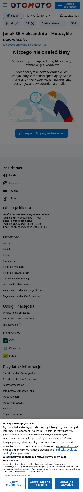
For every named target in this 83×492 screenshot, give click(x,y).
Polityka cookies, (66, 449)
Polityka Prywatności (17, 453)
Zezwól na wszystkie (66, 483)
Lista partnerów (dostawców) (16, 475)
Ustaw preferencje (13, 483)
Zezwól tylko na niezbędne (40, 483)
